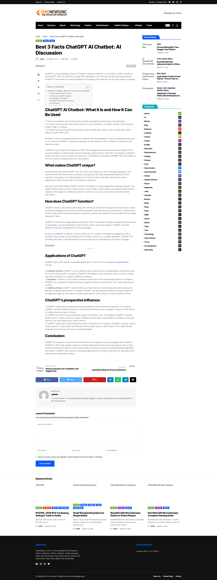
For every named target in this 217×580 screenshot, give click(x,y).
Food (162, 164)
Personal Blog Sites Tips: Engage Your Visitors (168, 48)
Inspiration (162, 187)
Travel (162, 242)
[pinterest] (180, 2)
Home (38, 36)
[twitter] (173, 2)
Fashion (162, 156)
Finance (162, 160)
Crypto (162, 141)
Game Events (162, 168)
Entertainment (162, 152)
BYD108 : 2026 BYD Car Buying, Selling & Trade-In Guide (52, 514)
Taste (162, 226)
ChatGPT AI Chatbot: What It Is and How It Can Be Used (69, 91)
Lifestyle (162, 195)
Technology (162, 234)
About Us (156, 576)
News (162, 207)
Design (162, 145)
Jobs (162, 191)
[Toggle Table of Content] (87, 87)
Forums (178, 576)
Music (162, 203)
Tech (52, 41)
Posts (46, 41)
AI (162, 117)
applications (123, 262)
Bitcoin (162, 121)
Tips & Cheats (162, 238)
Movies (162, 199)
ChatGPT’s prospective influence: (62, 101)
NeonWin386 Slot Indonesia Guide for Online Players (168, 63)
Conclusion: (55, 103)
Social (162, 218)
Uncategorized (162, 246)
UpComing (162, 250)
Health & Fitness (162, 180)
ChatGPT (115, 156)
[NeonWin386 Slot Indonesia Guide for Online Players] (148, 63)
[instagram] (177, 2)
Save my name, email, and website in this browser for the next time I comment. (70, 457)
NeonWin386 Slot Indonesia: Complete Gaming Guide (163, 514)
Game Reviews (162, 172)
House (162, 183)
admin (42, 59)
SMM (162, 215)
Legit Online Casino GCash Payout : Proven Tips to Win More (168, 77)
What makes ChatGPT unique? (61, 93)
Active (45, 36)
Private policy (168, 576)
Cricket (162, 137)
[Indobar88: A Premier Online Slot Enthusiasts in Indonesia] (148, 92)
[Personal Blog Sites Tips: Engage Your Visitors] (148, 48)
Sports (162, 222)
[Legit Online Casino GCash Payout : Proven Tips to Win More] (148, 77)
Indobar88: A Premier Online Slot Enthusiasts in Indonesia (168, 94)
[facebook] (169, 2)
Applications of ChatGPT (59, 98)
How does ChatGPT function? (61, 96)
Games (162, 176)
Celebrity (162, 133)
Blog (162, 125)
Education (162, 148)
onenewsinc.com (79, 576)
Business (162, 129)
